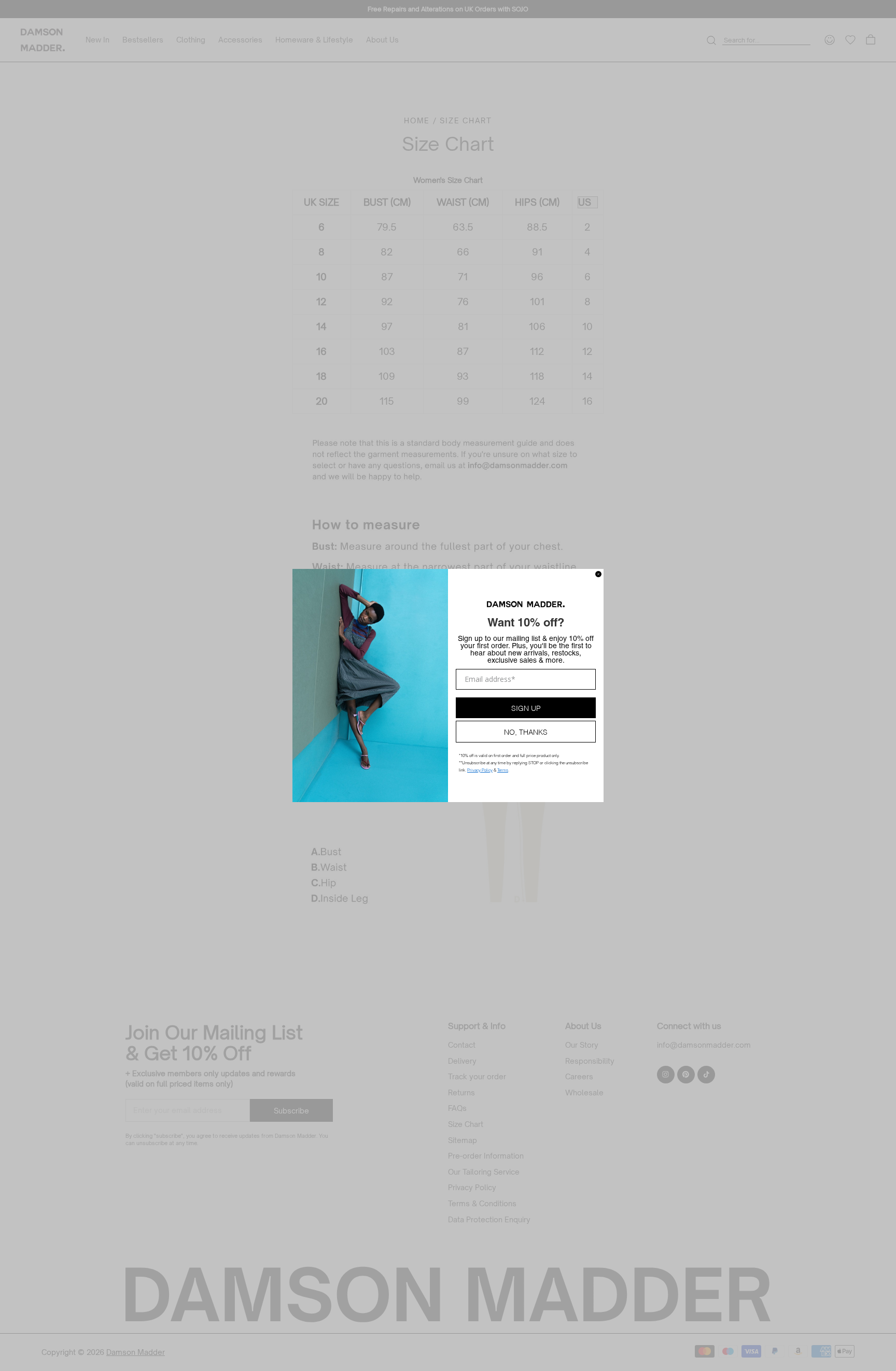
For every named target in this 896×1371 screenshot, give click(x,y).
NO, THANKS (526, 731)
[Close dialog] (598, 574)
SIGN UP (526, 707)
